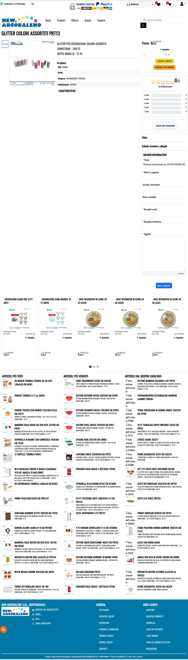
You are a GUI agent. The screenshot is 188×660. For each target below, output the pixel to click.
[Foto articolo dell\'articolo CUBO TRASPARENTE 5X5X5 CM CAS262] (69, 383)
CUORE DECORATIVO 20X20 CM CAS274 (154, 586)
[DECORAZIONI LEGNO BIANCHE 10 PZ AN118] (45, 339)
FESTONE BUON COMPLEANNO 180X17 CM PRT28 (97, 542)
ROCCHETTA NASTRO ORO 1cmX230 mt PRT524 (35, 557)
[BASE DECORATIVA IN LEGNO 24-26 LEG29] (119, 339)
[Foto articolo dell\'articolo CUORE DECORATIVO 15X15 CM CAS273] (130, 466)
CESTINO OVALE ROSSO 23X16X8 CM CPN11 (95, 425)
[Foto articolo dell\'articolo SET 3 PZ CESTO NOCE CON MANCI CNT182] (130, 471)
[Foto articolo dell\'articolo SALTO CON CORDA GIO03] (130, 552)
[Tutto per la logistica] (21, 21)
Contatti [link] (101, 20)
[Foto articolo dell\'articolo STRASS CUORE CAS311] (130, 448)
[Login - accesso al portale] (182, 4)
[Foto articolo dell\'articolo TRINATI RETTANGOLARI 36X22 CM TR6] (7, 589)
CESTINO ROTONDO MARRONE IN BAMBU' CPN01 (97, 557)
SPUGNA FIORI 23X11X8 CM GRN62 (91, 439)
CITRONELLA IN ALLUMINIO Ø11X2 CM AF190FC (96, 483)
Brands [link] (88, 20)
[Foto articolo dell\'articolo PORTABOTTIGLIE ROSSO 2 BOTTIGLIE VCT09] (69, 471)
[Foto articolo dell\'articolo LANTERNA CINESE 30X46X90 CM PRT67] (69, 457)
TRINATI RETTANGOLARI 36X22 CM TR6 (31, 586)
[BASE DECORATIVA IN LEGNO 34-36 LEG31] (156, 339)
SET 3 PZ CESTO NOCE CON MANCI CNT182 (156, 469)
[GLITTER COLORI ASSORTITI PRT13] (32, 62)
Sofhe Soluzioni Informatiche (61, 656)
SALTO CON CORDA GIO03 (148, 542)
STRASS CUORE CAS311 (147, 439)
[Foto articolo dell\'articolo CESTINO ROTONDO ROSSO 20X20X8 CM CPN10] (69, 398)
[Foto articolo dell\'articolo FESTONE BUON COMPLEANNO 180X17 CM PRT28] (69, 545)
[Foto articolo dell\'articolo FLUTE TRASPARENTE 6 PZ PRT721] (69, 515)
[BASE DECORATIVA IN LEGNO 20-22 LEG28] (82, 339)
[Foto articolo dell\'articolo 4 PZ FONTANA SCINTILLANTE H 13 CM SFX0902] (69, 530)
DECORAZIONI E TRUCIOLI (75, 78)
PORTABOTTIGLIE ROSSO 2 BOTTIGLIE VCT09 (95, 469)
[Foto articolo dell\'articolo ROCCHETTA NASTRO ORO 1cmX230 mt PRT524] (7, 560)
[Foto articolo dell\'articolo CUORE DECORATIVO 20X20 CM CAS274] (130, 589)
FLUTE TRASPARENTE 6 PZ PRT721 (90, 513)
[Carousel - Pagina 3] (97, 366)
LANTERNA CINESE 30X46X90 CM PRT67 (93, 454)
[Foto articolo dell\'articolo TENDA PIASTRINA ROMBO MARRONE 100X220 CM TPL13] (130, 530)
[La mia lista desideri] (160, 4)
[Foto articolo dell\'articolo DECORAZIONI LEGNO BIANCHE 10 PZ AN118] (56, 318)
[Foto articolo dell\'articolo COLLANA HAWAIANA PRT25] (69, 574)
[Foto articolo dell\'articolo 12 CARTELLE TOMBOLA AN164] (7, 457)
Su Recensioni (165, 86)
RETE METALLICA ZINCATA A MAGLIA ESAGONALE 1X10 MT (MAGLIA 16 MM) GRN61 (35, 470)
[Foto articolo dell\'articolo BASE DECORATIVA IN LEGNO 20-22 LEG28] (94, 318)
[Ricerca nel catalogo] (143, 25)
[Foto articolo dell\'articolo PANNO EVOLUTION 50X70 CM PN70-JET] (7, 501)
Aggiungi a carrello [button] (164, 61)
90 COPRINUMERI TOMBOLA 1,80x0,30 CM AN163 (36, 483)
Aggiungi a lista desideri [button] (165, 67)
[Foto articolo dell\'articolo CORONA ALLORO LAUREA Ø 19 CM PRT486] (7, 530)
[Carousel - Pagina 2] (94, 366)
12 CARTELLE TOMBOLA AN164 (28, 454)
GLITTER (73, 84)
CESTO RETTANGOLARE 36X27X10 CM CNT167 (157, 483)
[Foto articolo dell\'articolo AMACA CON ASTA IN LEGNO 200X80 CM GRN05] (130, 560)
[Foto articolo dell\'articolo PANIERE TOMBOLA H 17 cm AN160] (7, 398)
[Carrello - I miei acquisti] (171, 4)
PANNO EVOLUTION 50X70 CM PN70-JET (32, 498)
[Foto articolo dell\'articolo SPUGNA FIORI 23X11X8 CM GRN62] (69, 442)
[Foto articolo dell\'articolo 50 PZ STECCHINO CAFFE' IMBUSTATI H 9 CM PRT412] (69, 501)
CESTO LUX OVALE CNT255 (149, 498)
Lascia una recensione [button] (165, 125)
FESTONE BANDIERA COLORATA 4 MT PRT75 (156, 381)
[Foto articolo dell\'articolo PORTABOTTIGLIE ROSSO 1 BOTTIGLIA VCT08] (69, 589)
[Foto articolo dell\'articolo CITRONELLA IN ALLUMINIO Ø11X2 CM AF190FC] (69, 486)
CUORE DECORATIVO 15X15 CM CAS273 (154, 454)
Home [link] (48, 20)
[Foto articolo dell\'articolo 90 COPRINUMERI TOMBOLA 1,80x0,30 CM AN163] (7, 486)
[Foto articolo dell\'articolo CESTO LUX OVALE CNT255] (130, 501)
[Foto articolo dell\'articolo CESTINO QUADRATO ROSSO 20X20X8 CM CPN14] (69, 413)
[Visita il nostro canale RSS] (3, 629)
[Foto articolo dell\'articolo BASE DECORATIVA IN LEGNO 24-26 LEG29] (131, 318)
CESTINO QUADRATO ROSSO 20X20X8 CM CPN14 (97, 410)
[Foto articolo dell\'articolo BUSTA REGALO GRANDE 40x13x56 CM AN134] (7, 574)
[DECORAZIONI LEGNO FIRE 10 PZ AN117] (8, 339)
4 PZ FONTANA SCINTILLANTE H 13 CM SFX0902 (96, 527)
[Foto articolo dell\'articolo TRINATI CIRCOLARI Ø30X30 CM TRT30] (130, 523)
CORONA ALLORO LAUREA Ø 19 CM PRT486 (33, 527)
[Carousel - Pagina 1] (90, 366)
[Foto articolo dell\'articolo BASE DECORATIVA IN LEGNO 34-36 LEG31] (168, 318)
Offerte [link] (74, 20)
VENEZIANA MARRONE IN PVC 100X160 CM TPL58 (36, 513)
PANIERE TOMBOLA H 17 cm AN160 (30, 395)
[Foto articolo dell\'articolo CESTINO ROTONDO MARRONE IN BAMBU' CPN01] (69, 560)
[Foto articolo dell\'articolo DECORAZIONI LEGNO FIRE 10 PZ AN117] (19, 318)
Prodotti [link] (61, 20)
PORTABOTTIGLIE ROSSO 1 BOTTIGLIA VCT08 (95, 586)
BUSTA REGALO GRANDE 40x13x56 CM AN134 (34, 572)
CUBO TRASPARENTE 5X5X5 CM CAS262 (93, 381)
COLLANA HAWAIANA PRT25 (88, 572)
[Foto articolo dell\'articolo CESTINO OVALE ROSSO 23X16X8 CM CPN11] (69, 427)
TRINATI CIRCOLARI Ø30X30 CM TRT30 (154, 513)
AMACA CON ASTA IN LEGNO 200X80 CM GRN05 (158, 557)
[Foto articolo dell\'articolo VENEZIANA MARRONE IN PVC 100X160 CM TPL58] (7, 515)
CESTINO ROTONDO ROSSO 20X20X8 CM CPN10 (97, 395)
